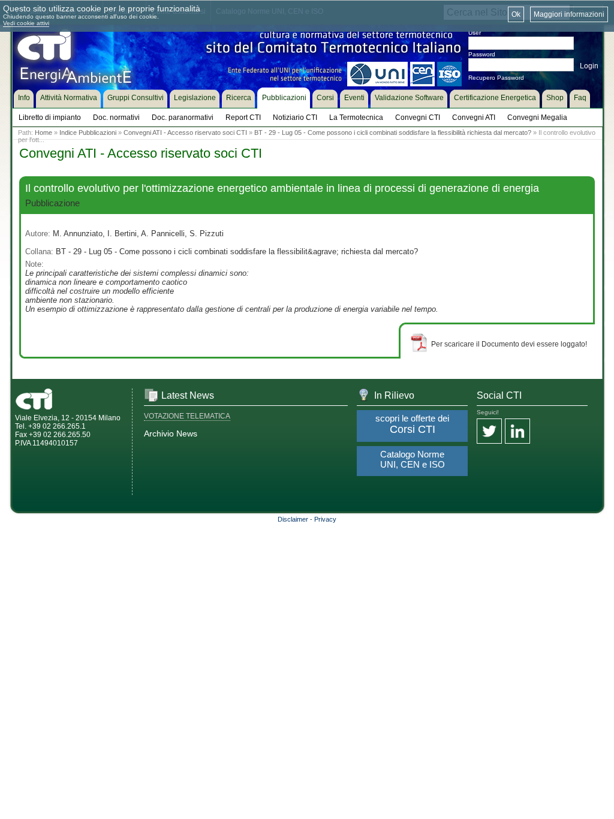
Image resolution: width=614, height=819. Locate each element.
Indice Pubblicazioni (87, 132)
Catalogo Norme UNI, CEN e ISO (412, 459)
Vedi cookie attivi (26, 23)
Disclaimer (293, 519)
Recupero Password (496, 77)
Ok (515, 14)
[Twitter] (489, 431)
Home (43, 132)
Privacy (325, 519)
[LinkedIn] (517, 431)
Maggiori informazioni (569, 14)
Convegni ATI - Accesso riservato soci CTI (185, 132)
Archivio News (170, 433)
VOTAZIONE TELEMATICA (187, 416)
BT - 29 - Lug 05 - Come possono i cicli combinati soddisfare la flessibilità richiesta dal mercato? (392, 132)
